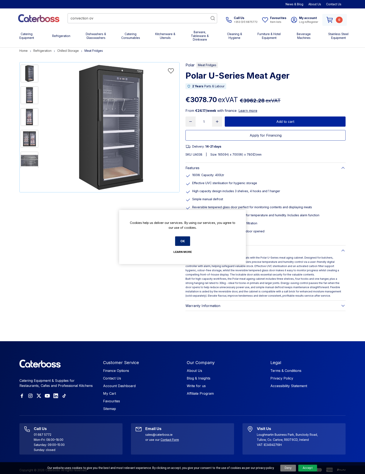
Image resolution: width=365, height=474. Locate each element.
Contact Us (333, 4)
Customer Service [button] (121, 362)
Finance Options (116, 371)
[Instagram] (30, 395)
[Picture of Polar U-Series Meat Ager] (29, 73)
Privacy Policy (281, 378)
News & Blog (294, 4)
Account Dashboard (119, 386)
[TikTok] (64, 395)
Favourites (111, 401)
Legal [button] (275, 362)
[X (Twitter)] (38, 395)
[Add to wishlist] (171, 71)
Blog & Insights (198, 378)
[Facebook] (22, 395)
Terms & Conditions (285, 371)
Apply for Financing (266, 135)
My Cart (109, 393)
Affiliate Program (200, 393)
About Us (314, 4)
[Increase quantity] (217, 121)
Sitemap (109, 409)
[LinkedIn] (55, 395)
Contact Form (170, 439)
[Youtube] (47, 395)
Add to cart (285, 121)
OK (182, 241)
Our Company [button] (201, 362)
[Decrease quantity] (190, 121)
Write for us (196, 386)
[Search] (212, 18)
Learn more (247, 110)
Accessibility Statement (288, 386)
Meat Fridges (207, 65)
